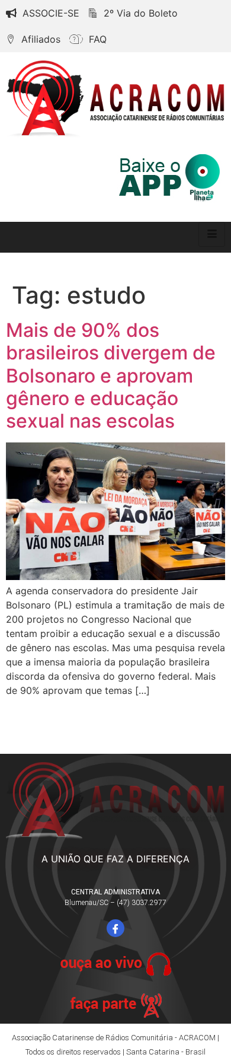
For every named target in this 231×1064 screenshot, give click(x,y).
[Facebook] (115, 928)
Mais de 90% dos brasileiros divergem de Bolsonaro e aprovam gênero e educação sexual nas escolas (111, 375)
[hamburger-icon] (211, 234)
